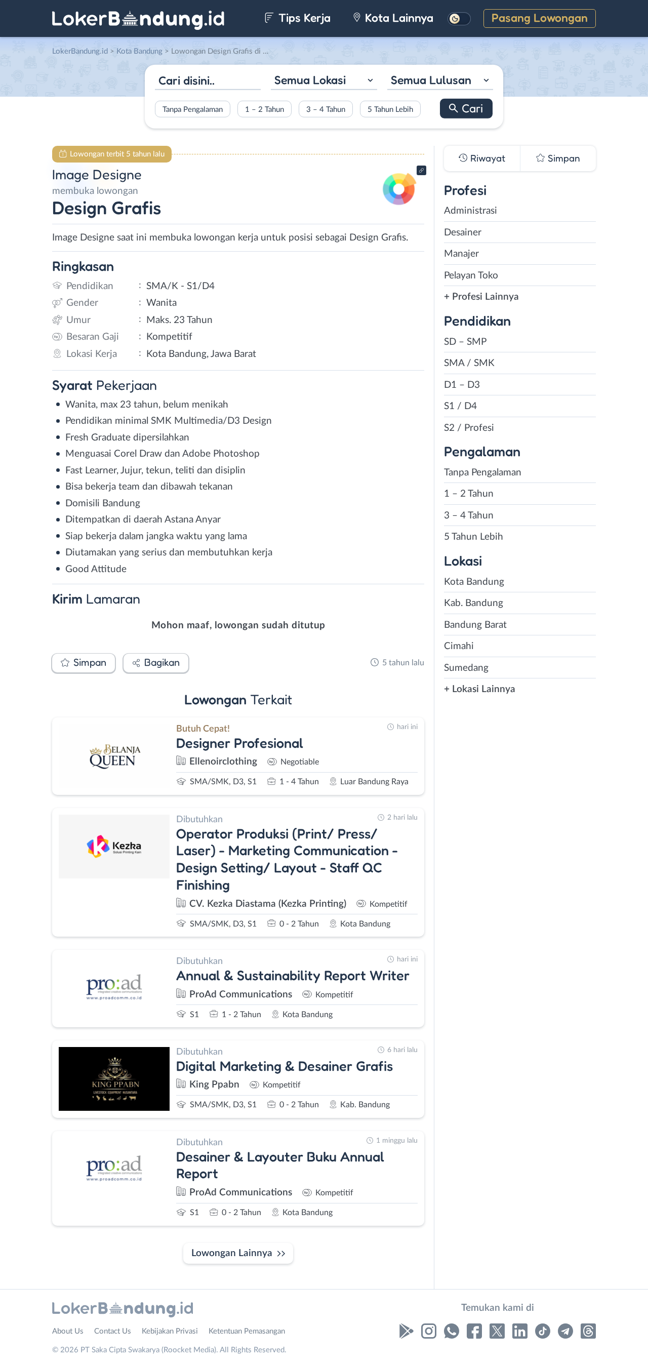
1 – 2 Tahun (264, 109)
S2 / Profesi (469, 428)
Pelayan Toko (471, 275)
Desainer (462, 232)
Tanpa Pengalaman (193, 109)
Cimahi (459, 646)
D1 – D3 (462, 385)
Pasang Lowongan (540, 17)
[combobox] (324, 81)
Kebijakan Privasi (170, 1331)
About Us (68, 1331)
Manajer (461, 254)
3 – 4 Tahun (325, 109)
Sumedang (466, 668)
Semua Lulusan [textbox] (431, 80)
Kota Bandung (474, 582)
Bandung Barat (475, 625)
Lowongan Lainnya (231, 1253)
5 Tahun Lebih (390, 109)
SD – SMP (465, 342)
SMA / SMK (469, 363)
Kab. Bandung (473, 603)
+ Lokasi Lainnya (479, 689)
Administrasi (470, 211)
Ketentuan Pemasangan (247, 1331)
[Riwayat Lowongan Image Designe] (399, 208)
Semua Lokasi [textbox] (310, 80)
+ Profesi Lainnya (481, 297)
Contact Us (112, 1331)
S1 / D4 (460, 406)
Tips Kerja (303, 17)
